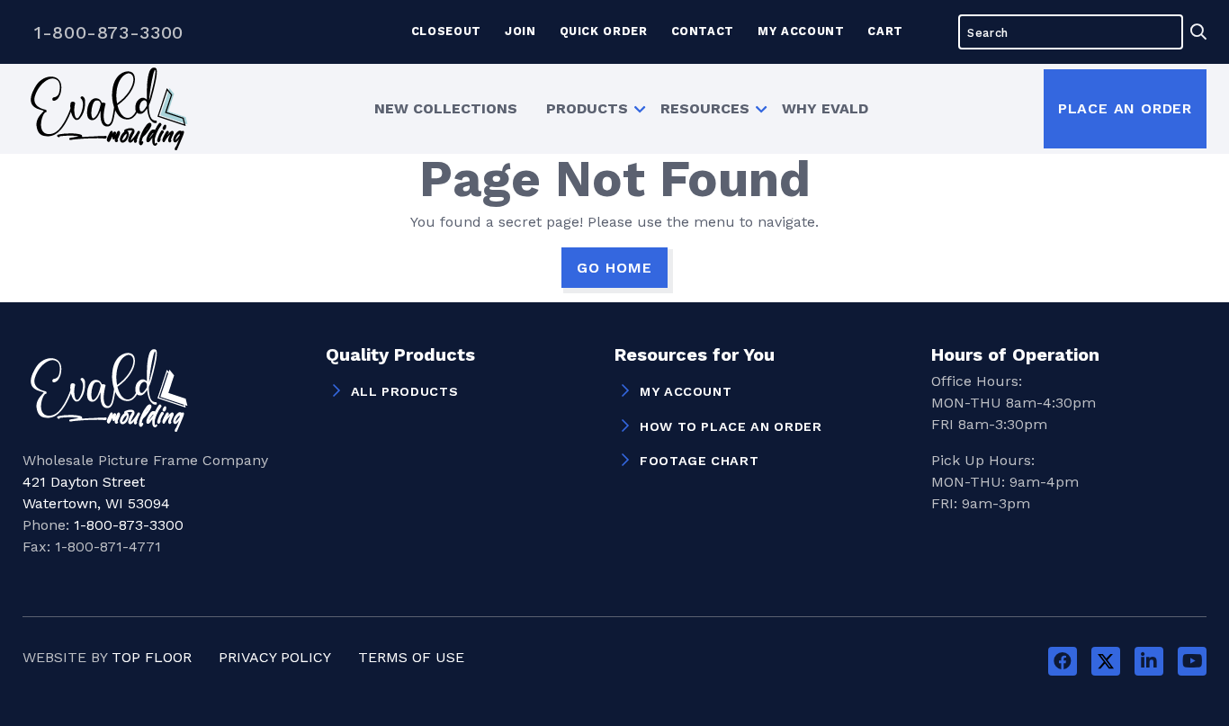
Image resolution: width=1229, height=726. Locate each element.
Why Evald (825, 108)
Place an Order (1125, 108)
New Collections (445, 108)
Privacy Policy (275, 657)
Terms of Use (411, 657)
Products (587, 108)
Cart (885, 31)
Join (520, 31)
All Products (405, 391)
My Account (801, 31)
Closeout (446, 31)
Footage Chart (699, 460)
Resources (704, 108)
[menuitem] (446, 109)
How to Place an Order (730, 426)
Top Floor (152, 657)
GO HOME (614, 267)
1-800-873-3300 (109, 32)
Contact (702, 31)
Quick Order (604, 31)
